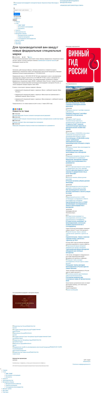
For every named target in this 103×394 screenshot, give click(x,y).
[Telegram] (17, 109)
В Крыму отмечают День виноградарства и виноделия (28, 122)
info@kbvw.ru (17, 18)
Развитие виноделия (24, 37)
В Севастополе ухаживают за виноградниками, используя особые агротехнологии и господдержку (76, 223)
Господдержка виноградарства (27, 38)
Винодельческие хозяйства (25, 35)
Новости (17, 30)
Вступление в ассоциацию (25, 26)
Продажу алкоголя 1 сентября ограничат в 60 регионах (76, 114)
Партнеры (18, 43)
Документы (21, 28)
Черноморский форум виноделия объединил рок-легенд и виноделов (77, 250)
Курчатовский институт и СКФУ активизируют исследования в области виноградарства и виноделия (76, 204)
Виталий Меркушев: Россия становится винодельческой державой (31, 115)
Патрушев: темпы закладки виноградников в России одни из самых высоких (77, 266)
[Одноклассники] (15, 109)
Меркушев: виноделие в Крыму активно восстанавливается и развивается (34, 125)
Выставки (18, 42)
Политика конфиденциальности (81, 364)
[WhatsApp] (21, 109)
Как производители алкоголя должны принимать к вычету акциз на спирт (78, 191)
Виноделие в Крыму (20, 33)
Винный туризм (19, 40)
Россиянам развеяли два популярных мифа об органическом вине (78, 279)
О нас (16, 23)
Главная (17, 21)
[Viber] (19, 109)
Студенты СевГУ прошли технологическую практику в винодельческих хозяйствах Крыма (38, 119)
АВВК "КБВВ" (21, 25)
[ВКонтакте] (13, 109)
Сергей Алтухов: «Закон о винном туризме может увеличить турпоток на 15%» (77, 238)
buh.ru (30, 57)
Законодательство (20, 32)
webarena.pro (86, 361)
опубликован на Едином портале (47, 60)
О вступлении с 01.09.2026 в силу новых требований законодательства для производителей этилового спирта (78, 140)
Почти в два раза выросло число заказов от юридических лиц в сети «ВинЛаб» (77, 171)
